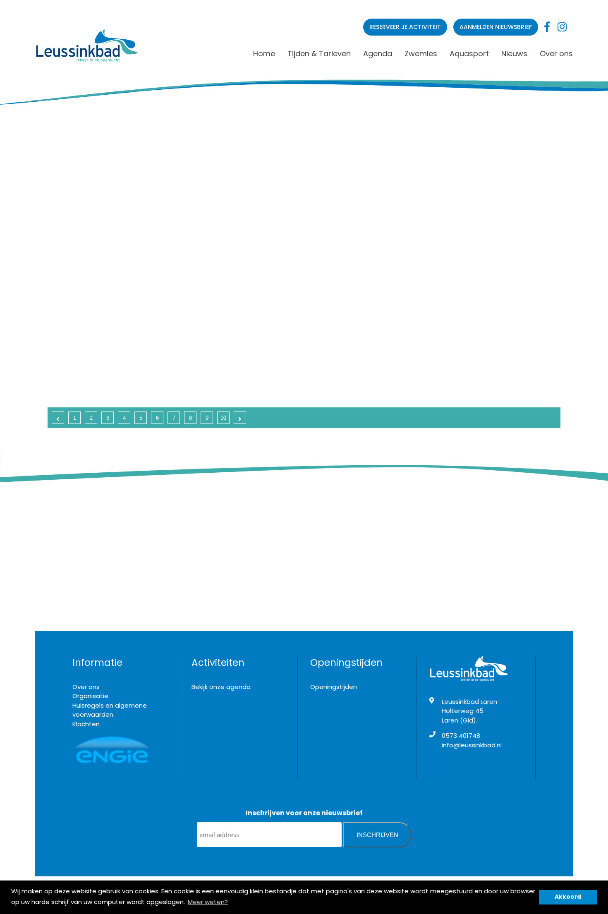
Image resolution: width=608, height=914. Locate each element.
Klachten (86, 724)
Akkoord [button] (568, 897)
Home (264, 53)
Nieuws (514, 53)
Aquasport (469, 53)
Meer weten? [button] (208, 901)
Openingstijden (333, 686)
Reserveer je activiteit (405, 27)
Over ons (556, 53)
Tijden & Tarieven (319, 53)
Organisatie (90, 695)
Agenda (377, 53)
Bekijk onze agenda (221, 686)
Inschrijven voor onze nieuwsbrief (304, 813)
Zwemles (421, 53)
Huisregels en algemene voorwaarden (109, 710)
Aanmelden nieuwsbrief (496, 27)
